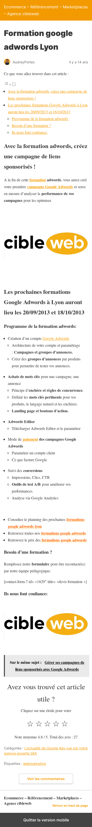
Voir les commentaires (46, 779)
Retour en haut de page (70, 805)
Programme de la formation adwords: (40, 118)
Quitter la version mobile (46, 819)
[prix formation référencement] (41, 540)
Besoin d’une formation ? (31, 125)
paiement (30, 439)
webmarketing (34, 763)
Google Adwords (55, 338)
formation (37, 180)
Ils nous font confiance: (30, 132)
